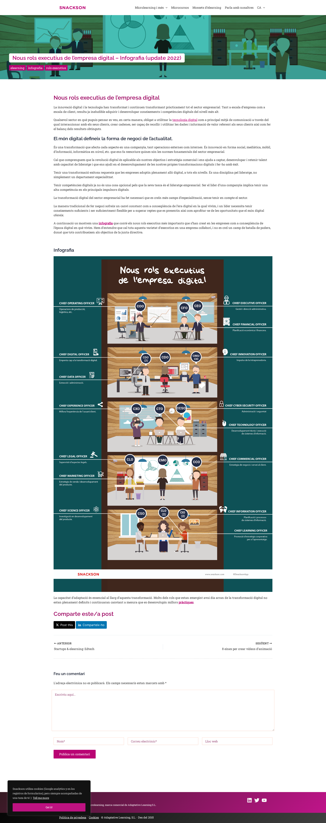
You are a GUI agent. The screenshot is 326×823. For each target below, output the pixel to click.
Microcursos (180, 7)
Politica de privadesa (72, 817)
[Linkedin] (249, 800)
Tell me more (41, 798)
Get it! (49, 807)
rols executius (56, 68)
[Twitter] (256, 800)
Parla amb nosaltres (239, 7)
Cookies (94, 817)
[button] (166, 7)
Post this (66, 625)
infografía (35, 68)
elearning (17, 68)
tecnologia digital (184, 120)
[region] (49, 797)
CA (259, 7)
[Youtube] (264, 800)
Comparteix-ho (94, 625)
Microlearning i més (149, 7)
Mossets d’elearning (206, 7)
